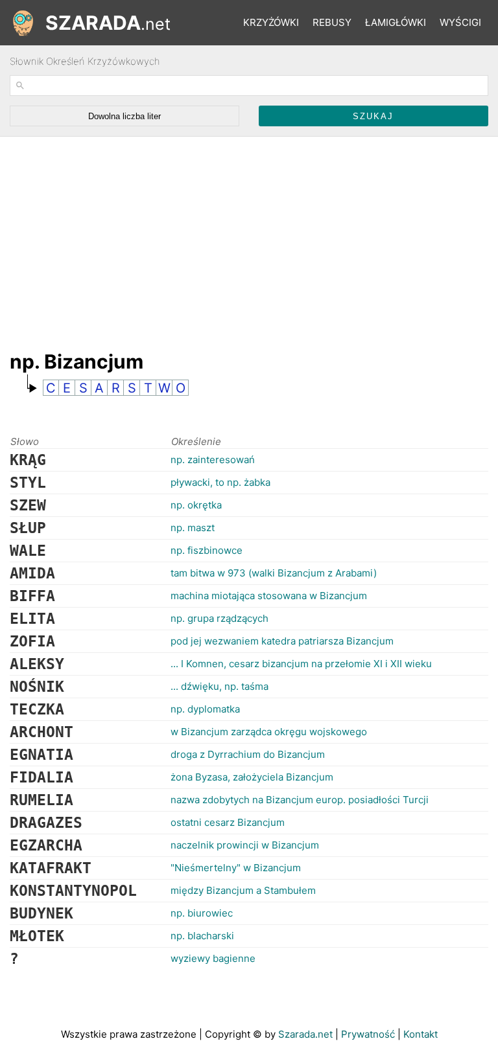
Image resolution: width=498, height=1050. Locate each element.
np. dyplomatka (205, 709)
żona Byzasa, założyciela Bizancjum (252, 777)
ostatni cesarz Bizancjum (228, 822)
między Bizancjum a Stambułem (243, 890)
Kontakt (420, 1034)
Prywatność (368, 1034)
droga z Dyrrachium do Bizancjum (248, 754)
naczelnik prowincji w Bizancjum (245, 845)
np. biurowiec (202, 913)
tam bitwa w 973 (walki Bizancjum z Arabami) (274, 573)
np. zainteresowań (213, 459)
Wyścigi (460, 22)
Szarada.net (305, 1034)
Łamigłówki (395, 22)
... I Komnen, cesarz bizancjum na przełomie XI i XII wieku (301, 663)
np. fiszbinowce (207, 550)
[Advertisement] (246, 237)
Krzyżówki (271, 22)
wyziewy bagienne (213, 958)
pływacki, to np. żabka (220, 482)
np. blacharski (202, 936)
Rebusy (332, 22)
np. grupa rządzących (219, 618)
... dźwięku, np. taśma (219, 686)
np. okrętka (196, 505)
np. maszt (193, 527)
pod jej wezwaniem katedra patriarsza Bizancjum (282, 641)
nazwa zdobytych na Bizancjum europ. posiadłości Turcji (300, 799)
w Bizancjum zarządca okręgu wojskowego (269, 731)
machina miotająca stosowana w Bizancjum (269, 595)
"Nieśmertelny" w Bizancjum (236, 868)
